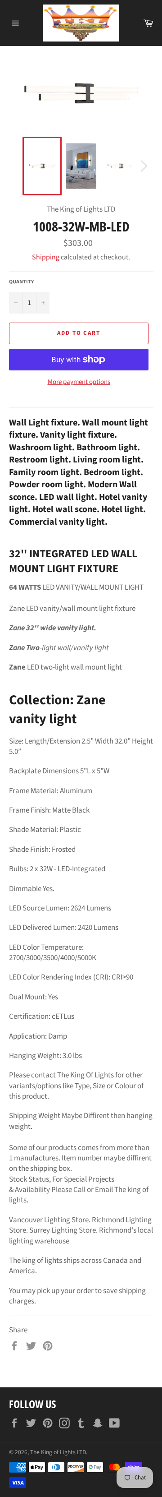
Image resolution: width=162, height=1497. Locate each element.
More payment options (79, 382)
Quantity (21, 282)
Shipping (45, 257)
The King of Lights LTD (58, 1452)
